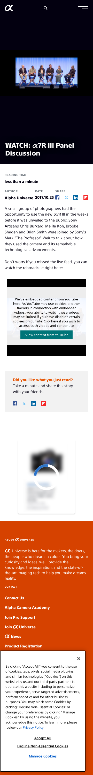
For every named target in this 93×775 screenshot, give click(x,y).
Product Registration (23, 645)
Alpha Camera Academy (27, 607)
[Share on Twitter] (66, 198)
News (15, 636)
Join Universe (20, 626)
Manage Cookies (43, 756)
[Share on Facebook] (57, 197)
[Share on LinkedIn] (75, 197)
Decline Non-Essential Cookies (42, 746)
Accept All (42, 738)
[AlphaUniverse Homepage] (9, 8)
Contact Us (14, 597)
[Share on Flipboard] (85, 197)
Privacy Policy (33, 727)
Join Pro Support (20, 617)
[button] (83, 8)
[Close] (78, 658)
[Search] (45, 8)
